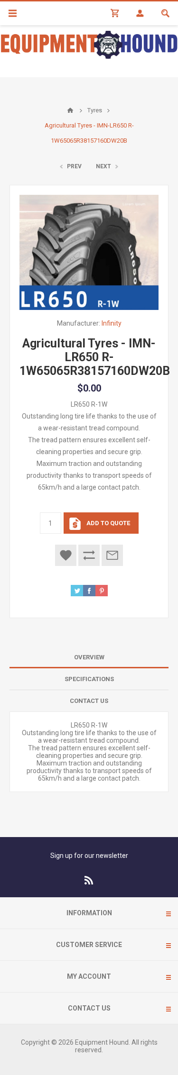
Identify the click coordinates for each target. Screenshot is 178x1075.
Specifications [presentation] (89, 679)
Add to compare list (89, 555)
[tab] (89, 657)
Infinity (112, 323)
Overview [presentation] (89, 657)
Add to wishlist (65, 555)
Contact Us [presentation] (89, 700)
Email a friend (112, 555)
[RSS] (89, 880)
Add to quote (108, 523)
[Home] (70, 110)
